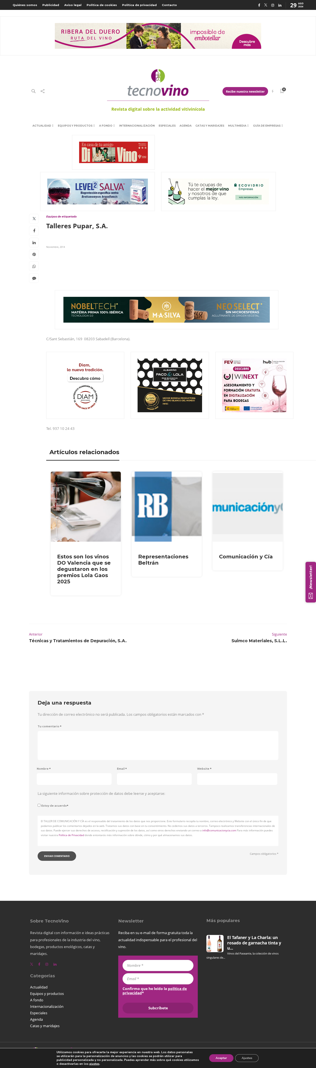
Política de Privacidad (71, 835)
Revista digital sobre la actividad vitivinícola (158, 109)
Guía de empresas (267, 125)
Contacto (169, 5)
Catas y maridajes (209, 125)
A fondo (105, 125)
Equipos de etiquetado (61, 216)
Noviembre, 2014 (55, 246)
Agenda (185, 125)
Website (204, 769)
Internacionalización (137, 125)
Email (122, 769)
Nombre (44, 769)
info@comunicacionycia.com (219, 830)
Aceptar (221, 1058)
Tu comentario (49, 726)
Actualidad (41, 125)
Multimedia (237, 125)
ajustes (94, 1064)
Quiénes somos (25, 5)
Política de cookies (102, 5)
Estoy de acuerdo (54, 806)
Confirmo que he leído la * (155, 991)
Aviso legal (72, 5)
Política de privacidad (139, 5)
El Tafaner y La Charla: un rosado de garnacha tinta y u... (254, 943)
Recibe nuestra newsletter (245, 91)
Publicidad (50, 5)
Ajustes (247, 1058)
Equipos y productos (75, 125)
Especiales (167, 125)
